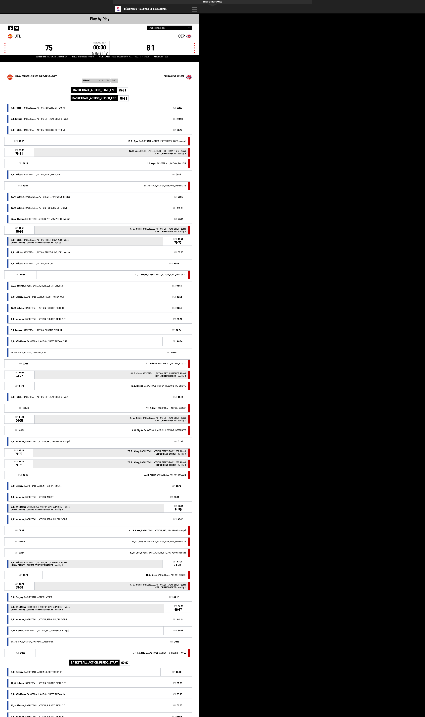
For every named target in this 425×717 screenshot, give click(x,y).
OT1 (107, 80)
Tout (114, 80)
